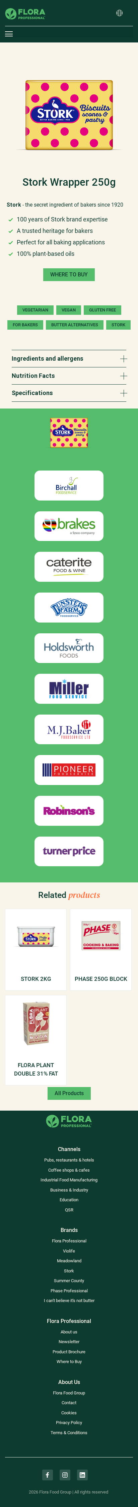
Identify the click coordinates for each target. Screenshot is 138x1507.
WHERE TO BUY (69, 274)
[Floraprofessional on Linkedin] (82, 1475)
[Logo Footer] (69, 1114)
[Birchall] (69, 486)
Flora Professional (69, 1240)
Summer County (69, 1280)
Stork (69, 1270)
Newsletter (69, 1341)
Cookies (69, 1412)
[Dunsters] (69, 608)
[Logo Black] (25, 5)
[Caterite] (69, 567)
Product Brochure (69, 1351)
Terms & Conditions (69, 1432)
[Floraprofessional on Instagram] (65, 1475)
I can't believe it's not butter (69, 1300)
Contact (69, 1402)
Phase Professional (69, 1290)
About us (69, 1331)
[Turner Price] (69, 852)
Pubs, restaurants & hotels (69, 1160)
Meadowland (69, 1260)
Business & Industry (69, 1190)
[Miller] (69, 689)
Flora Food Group (69, 1392)
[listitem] (69, 115)
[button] (119, 13)
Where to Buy (69, 1361)
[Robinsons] (69, 811)
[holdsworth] (69, 648)
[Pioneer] (69, 770)
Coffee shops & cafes (69, 1170)
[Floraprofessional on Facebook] (47, 1475)
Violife (69, 1251)
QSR (69, 1209)
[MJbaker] (69, 730)
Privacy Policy (69, 1422)
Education (69, 1199)
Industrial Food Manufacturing (69, 1179)
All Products (69, 1093)
